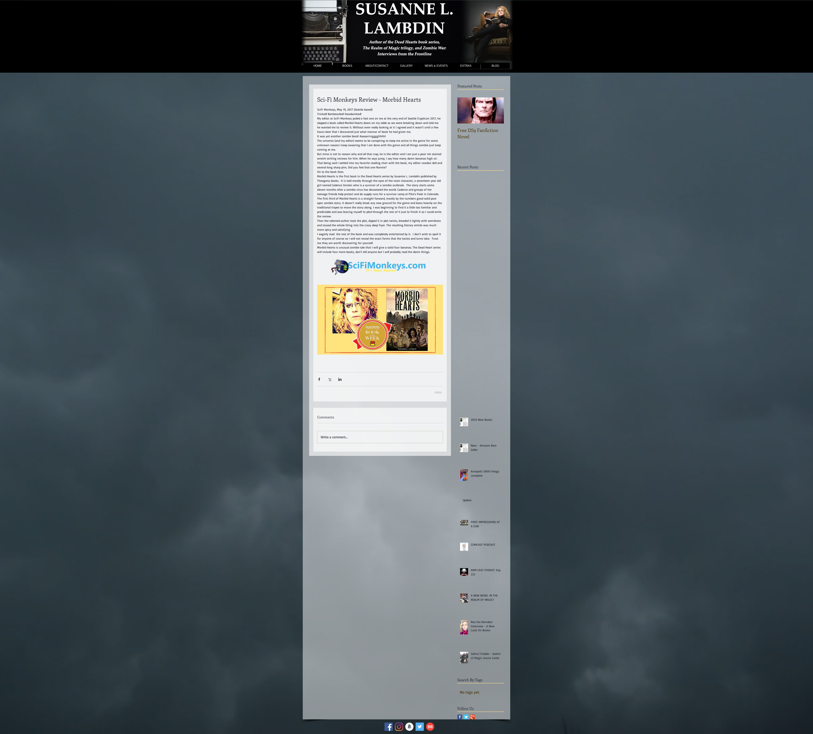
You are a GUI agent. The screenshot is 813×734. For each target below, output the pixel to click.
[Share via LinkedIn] (340, 379)
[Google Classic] (472, 717)
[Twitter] (420, 727)
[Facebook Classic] (459, 717)
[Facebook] (388, 727)
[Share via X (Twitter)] (330, 379)
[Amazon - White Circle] (409, 727)
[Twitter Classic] (466, 717)
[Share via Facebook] (319, 379)
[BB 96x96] (430, 727)
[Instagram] (399, 727)
